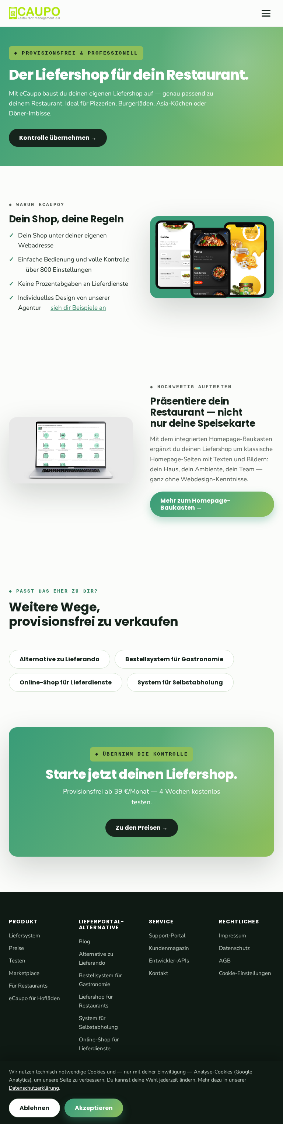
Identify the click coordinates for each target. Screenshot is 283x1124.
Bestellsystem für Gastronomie (174, 659)
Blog (84, 941)
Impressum (232, 935)
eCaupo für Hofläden (34, 998)
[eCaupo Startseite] (34, 13)
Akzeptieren (94, 1108)
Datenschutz (234, 948)
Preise (16, 948)
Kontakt (158, 973)
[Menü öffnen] (266, 13)
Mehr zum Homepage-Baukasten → (195, 504)
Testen (17, 960)
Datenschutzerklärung (34, 1088)
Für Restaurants (28, 985)
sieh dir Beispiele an (78, 307)
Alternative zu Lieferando (59, 659)
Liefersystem (24, 935)
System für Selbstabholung (180, 682)
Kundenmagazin (169, 948)
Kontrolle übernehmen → (58, 137)
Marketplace (24, 973)
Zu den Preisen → (142, 827)
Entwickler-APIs (169, 960)
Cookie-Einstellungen (245, 973)
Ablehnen (34, 1108)
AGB (225, 960)
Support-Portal (167, 935)
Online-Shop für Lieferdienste (66, 682)
